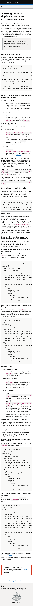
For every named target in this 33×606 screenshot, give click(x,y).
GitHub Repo (23, 581)
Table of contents (5, 6)
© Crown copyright (16, 602)
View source (4, 581)
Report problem (13, 581)
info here (18, 144)
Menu (29, 2)
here (27, 430)
